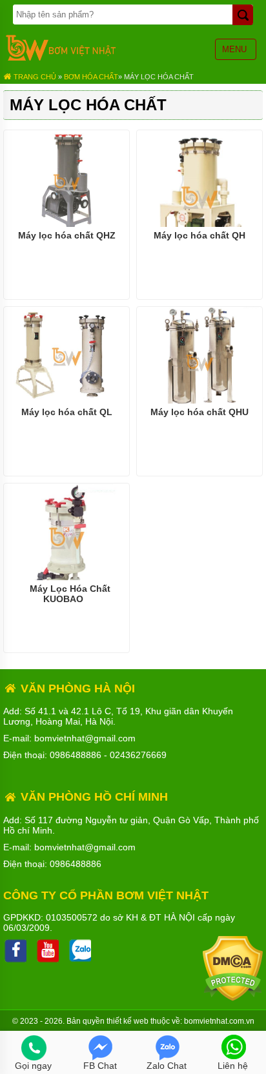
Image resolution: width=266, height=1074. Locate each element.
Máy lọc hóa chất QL (66, 412)
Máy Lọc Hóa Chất (159, 77)
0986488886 (75, 755)
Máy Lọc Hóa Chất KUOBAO (70, 593)
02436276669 (138, 755)
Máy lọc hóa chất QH (199, 235)
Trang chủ (34, 77)
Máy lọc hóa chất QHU (199, 412)
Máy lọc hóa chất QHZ (67, 235)
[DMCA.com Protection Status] (233, 998)
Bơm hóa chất (91, 77)
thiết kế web (127, 1021)
